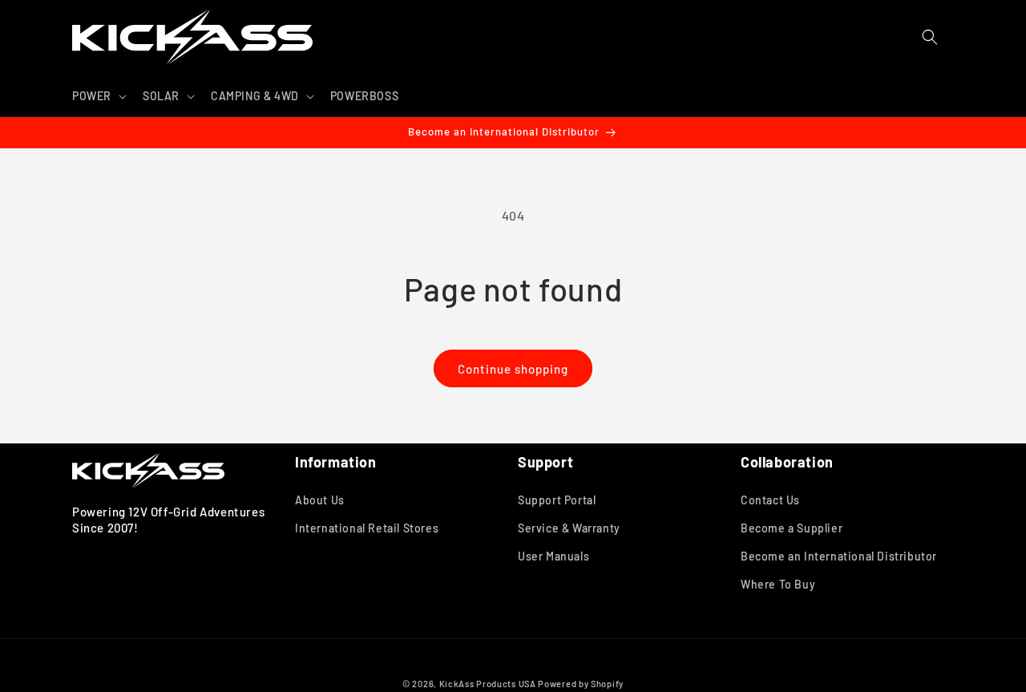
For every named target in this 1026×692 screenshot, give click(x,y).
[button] (98, 96)
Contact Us (770, 500)
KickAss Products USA (487, 683)
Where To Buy (778, 584)
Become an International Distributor (839, 556)
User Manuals (553, 556)
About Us (320, 500)
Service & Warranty (569, 528)
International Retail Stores (366, 528)
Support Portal (557, 500)
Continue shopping (513, 369)
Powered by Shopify (581, 683)
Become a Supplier (791, 528)
